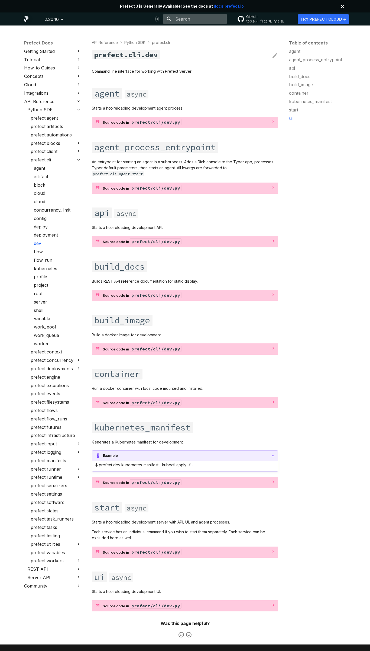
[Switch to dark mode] (156, 19)
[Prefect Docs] (26, 19)
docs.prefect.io (229, 6)
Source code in (141, 122)
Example (110, 456)
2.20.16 (52, 19)
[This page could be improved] (189, 634)
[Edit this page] (275, 55)
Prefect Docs (38, 43)
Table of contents (308, 43)
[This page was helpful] (181, 634)
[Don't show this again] (342, 6)
